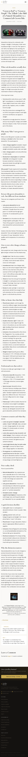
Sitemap (23, 755)
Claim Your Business (5, 706)
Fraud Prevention (5, 742)
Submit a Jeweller (5, 704)
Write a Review (4, 699)
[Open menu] (25, 2)
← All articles (4, 620)
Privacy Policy (4, 745)
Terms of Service (11, 755)
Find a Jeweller (4, 701)
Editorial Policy (4, 740)
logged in (10, 656)
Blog (14, 7)
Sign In (2, 714)
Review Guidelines (5, 724)
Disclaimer (3, 727)
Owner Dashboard (5, 722)
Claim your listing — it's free (13, 676)
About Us (3, 735)
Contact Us (3, 729)
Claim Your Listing (5, 719)
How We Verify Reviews (6, 737)
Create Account (4, 711)
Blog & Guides (4, 709)
